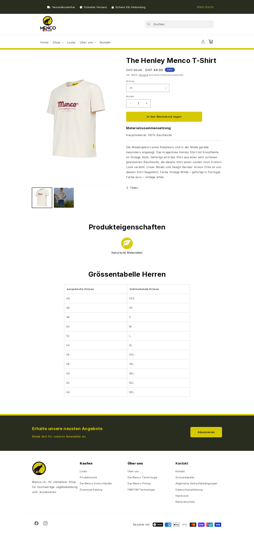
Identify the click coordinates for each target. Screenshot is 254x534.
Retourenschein (185, 501)
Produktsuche (88, 477)
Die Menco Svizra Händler (96, 483)
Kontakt (180, 471)
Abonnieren (206, 432)
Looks (83, 471)
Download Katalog (91, 489)
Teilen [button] (134, 187)
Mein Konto (205, 7)
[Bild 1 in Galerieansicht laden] (42, 198)
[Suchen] (148, 24)
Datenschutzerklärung (189, 489)
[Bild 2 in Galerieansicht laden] (64, 198)
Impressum (182, 495)
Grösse (130, 81)
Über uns (133, 471)
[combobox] (179, 24)
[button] (58, 42)
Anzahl (130, 96)
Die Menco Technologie (143, 477)
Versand (143, 75)
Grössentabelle (185, 477)
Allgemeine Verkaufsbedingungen (197, 483)
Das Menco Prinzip (139, 483)
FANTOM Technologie (141, 489)
